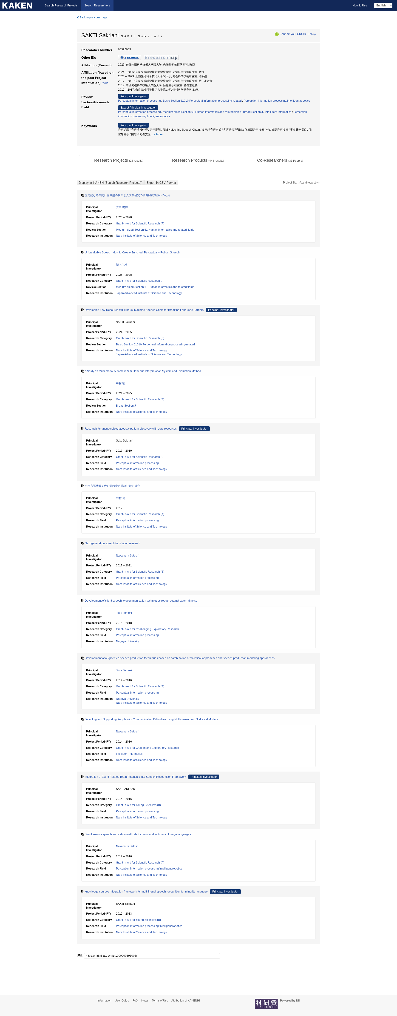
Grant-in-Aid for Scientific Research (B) (140, 338)
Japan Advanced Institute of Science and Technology (149, 293)
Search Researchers (97, 5)
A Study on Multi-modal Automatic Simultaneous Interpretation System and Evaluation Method (143, 371)
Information (104, 1000)
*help (313, 34)
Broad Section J (253, 112)
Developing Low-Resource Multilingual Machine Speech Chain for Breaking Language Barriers (144, 310)
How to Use (360, 5)
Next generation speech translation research (112, 543)
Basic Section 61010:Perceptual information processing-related (202, 100)
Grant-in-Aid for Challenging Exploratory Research (147, 629)
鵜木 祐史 (122, 264)
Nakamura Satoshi (127, 555)
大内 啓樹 (122, 207)
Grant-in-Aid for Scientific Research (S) (140, 399)
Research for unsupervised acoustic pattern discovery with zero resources (131, 428)
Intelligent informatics (278, 112)
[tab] (118, 160)
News (144, 1000)
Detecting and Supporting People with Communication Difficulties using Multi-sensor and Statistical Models (151, 719)
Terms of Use (160, 1000)
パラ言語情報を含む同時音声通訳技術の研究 (112, 486)
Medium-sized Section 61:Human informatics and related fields (202, 112)
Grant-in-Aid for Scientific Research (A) (140, 223)
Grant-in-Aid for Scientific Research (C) (140, 457)
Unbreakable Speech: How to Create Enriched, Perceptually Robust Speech (132, 252)
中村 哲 (120, 383)
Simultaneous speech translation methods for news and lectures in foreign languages (138, 834)
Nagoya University (127, 641)
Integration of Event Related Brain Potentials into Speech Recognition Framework (135, 776)
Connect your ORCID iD (294, 34)
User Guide (122, 1000)
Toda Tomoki (124, 612)
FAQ (135, 1000)
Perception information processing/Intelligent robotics (277, 100)
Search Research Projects (61, 5)
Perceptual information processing (139, 100)
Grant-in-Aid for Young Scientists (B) (138, 805)
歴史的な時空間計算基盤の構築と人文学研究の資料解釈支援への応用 (127, 195)
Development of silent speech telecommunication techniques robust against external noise (141, 600)
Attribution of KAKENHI (185, 1000)
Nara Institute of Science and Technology (141, 235)
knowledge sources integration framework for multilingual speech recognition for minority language (146, 891)
